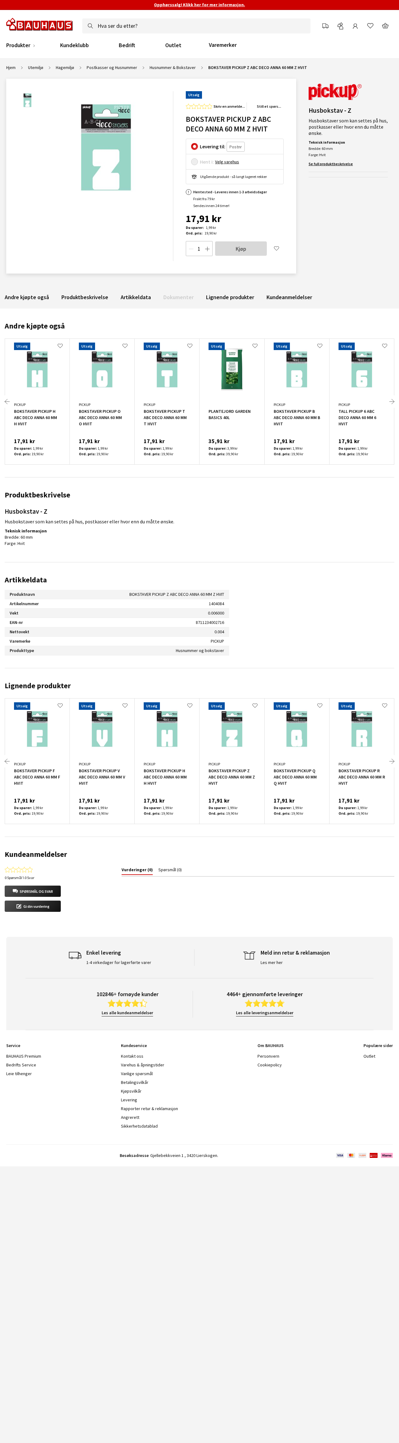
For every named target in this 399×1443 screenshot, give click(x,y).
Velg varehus (227, 162)
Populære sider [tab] (378, 1045)
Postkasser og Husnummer (112, 67)
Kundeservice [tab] (134, 1045)
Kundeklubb (74, 45)
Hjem (11, 67)
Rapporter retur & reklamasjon (149, 1108)
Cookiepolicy (269, 1065)
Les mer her (272, 962)
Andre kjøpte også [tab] (35, 326)
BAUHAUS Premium (23, 1056)
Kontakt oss (132, 1056)
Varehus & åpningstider (142, 1065)
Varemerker (223, 44)
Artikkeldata (136, 297)
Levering (129, 1100)
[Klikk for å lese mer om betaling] (364, 1155)
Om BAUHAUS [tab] (270, 1045)
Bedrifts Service (21, 1065)
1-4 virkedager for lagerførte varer (118, 962)
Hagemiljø (65, 67)
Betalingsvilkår (134, 1082)
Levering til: (212, 146)
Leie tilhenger (19, 1073)
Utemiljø (35, 67)
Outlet (173, 45)
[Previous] (7, 401)
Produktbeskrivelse (84, 297)
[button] (33, 891)
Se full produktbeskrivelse (331, 163)
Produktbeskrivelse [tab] (37, 495)
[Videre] (392, 401)
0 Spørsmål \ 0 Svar (19, 877)
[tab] (137, 871)
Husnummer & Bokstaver (173, 67)
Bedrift (127, 45)
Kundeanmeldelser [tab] (36, 854)
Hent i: (207, 162)
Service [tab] (13, 1045)
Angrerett (130, 1117)
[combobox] (196, 25)
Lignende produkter (230, 297)
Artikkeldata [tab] (26, 580)
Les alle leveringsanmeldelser (264, 1013)
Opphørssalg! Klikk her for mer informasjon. (199, 4)
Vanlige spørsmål (137, 1073)
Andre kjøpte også (27, 297)
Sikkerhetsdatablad (139, 1126)
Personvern (268, 1056)
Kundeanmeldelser (289, 297)
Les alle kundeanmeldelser (127, 1013)
